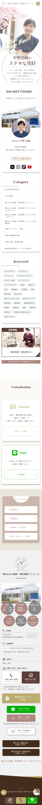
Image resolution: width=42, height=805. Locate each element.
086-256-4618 (11, 679)
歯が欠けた (18, 294)
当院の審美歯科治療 (12, 235)
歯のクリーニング (29, 298)
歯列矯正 (17, 303)
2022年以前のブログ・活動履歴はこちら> (21, 361)
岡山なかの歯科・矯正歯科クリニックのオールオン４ (20, 216)
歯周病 (6, 307)
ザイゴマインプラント (24, 275)
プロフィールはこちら (21, 158)
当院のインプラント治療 (14, 229)
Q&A (4, 792)
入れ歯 (22, 285)
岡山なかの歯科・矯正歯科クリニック (19, 202)
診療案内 (14, 519)
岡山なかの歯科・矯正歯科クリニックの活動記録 (20, 222)
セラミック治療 (9, 280)
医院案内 (14, 510)
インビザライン (9, 271)
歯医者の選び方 (29, 303)
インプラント (23, 271)
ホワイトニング (24, 280)
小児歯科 (24, 289)
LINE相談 (21, 474)
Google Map (32, 636)
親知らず (7, 312)
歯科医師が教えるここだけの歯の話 (18, 248)
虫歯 (24, 307)
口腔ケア (31, 285)
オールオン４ (8, 275)
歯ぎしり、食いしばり (11, 298)
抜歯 (32, 289)
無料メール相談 (21, 431)
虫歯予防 (33, 307)
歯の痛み (7, 303)
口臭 (5, 289)
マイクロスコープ (10, 285)
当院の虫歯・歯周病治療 (14, 242)
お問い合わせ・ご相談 (20, 536)
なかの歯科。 (10, 196)
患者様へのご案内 (18, 527)
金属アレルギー (9, 316)
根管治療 (7, 294)
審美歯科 (14, 289)
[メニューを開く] (38, 3)
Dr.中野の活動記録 (12, 189)
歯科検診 (16, 307)
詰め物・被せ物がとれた (22, 312)
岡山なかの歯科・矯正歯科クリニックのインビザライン (20, 209)
